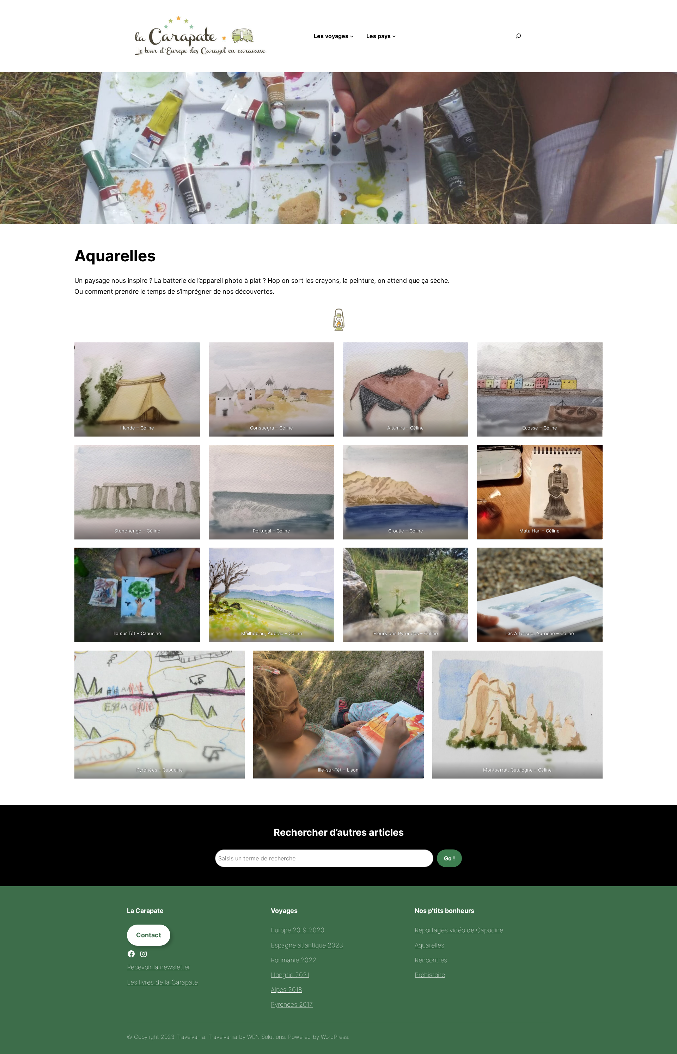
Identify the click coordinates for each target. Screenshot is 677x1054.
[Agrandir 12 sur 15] (593, 556)
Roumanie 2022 (293, 960)
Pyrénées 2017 (292, 1004)
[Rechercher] (518, 36)
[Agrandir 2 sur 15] (325, 351)
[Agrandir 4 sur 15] (593, 351)
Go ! (449, 858)
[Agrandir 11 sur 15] (459, 556)
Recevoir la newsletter (158, 967)
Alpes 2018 (286, 989)
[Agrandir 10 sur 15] (325, 556)
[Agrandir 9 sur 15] (191, 556)
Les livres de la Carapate (162, 982)
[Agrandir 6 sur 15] (325, 454)
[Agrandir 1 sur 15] (191, 351)
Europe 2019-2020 (297, 930)
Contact (148, 935)
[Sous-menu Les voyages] (352, 36)
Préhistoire (430, 975)
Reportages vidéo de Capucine (459, 930)
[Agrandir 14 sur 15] (414, 659)
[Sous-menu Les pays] (394, 36)
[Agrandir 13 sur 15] (235, 659)
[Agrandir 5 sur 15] (191, 454)
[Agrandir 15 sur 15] (593, 659)
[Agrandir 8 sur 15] (593, 454)
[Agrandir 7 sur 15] (459, 454)
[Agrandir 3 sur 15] (459, 351)
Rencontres (431, 960)
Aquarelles (429, 945)
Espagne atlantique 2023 (307, 945)
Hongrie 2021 (290, 975)
